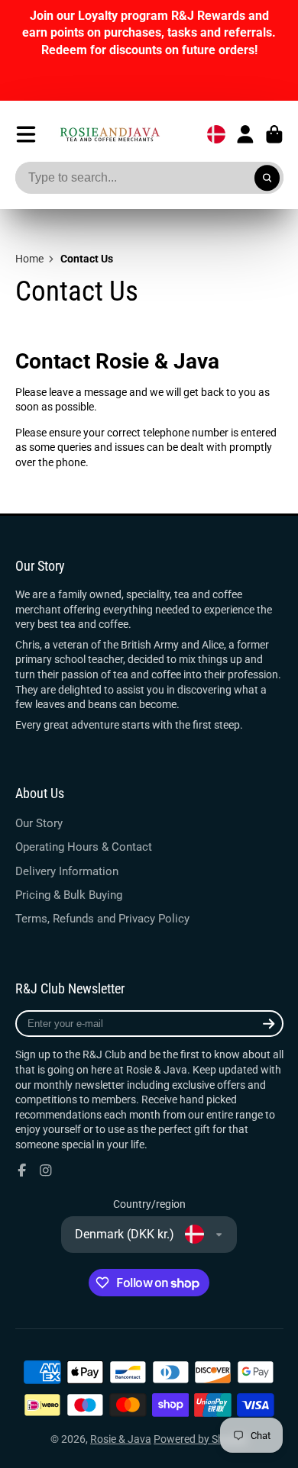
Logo (109, 134)
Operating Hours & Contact (83, 847)
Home (29, 259)
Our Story (39, 823)
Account (245, 134)
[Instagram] (46, 1170)
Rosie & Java (120, 1439)
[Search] (267, 178)
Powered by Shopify (201, 1439)
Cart (274, 134)
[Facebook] (22, 1170)
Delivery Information (66, 871)
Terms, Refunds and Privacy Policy (102, 919)
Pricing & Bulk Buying (68, 895)
